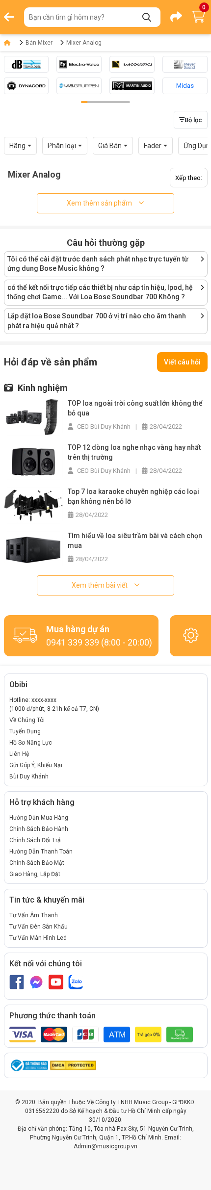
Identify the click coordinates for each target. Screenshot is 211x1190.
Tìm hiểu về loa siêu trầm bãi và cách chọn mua (135, 540)
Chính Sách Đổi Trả (35, 840)
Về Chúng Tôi (27, 720)
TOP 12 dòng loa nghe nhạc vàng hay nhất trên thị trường (134, 452)
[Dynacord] (26, 86)
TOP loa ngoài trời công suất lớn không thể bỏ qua (135, 408)
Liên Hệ (19, 753)
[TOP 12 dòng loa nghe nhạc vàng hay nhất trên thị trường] (33, 461)
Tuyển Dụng (25, 731)
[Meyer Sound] (185, 64)
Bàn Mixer (39, 42)
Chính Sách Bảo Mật (36, 862)
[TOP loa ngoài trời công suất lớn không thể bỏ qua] (33, 416)
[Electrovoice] (79, 64)
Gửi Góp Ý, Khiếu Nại (35, 765)
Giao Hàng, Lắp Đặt (34, 874)
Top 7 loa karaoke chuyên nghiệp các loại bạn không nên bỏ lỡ (133, 496)
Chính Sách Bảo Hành (38, 829)
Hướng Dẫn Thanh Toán (41, 851)
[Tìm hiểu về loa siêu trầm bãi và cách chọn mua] (33, 549)
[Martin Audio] (132, 86)
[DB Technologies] (26, 64)
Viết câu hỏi (182, 362)
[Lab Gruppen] (79, 86)
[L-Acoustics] (132, 64)
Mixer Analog (84, 42)
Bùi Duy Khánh (29, 776)
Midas (185, 85)
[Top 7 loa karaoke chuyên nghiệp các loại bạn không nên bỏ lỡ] (33, 505)
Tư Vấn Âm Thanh (33, 915)
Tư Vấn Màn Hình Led (38, 937)
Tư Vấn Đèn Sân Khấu (38, 926)
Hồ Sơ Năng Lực (30, 742)
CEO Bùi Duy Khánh (103, 426)
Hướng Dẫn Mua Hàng (38, 817)
